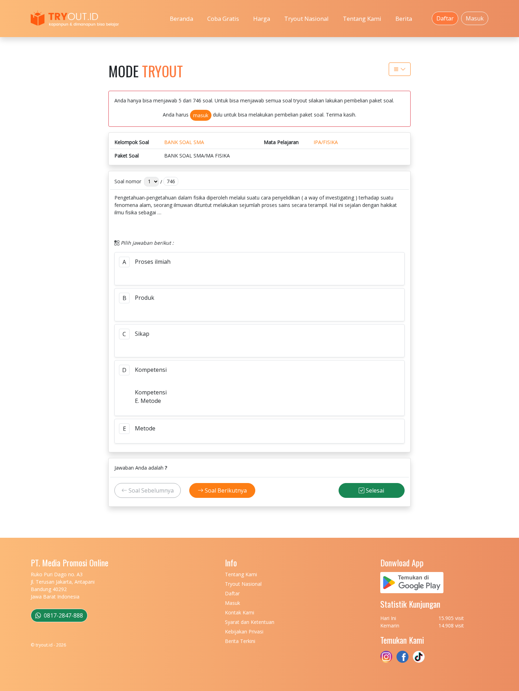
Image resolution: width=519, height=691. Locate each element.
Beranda (181, 18)
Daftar (445, 18)
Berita (403, 18)
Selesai (374, 490)
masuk (200, 115)
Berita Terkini (240, 641)
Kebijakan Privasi (244, 631)
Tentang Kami (362, 18)
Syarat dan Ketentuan (249, 622)
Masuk (475, 18)
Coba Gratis (223, 18)
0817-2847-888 (62, 615)
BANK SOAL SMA (184, 142)
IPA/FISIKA (326, 142)
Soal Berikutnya (225, 490)
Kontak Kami (239, 612)
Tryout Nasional (306, 18)
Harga (261, 18)
